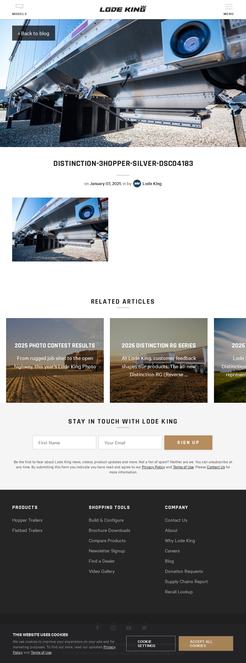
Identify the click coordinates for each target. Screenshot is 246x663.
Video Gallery (102, 571)
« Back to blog (33, 32)
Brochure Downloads (109, 530)
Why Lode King (180, 540)
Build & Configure (106, 520)
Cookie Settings (146, 643)
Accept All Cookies (201, 643)
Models (19, 14)
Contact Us (216, 466)
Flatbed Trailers (27, 530)
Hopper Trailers (27, 520)
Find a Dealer (102, 561)
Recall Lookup (179, 591)
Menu (229, 14)
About (171, 530)
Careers (172, 550)
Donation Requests (184, 571)
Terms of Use (41, 652)
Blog (169, 561)
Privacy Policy (153, 466)
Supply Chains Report (186, 581)
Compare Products (107, 540)
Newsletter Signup (107, 550)
